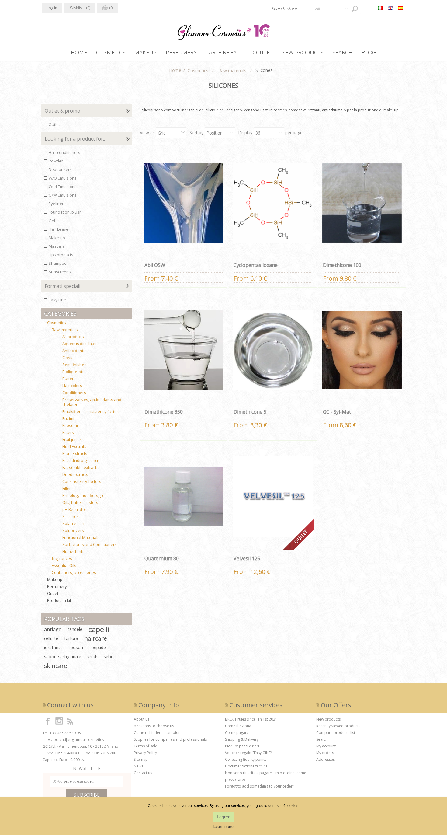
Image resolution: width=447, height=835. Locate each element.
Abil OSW (154, 265)
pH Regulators (75, 509)
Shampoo (58, 263)
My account (326, 746)
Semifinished (74, 364)
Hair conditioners (64, 152)
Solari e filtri (73, 523)
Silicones (70, 516)
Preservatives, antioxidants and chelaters (91, 402)
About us (141, 719)
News (138, 766)
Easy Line (57, 299)
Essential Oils (64, 565)
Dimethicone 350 (163, 411)
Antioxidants (73, 350)
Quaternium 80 (161, 558)
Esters (68, 432)
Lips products (61, 254)
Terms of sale (145, 746)
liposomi (77, 647)
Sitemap (141, 759)
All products (73, 336)
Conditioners (74, 392)
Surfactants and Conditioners (89, 544)
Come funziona (238, 725)
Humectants (73, 551)
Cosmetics (56, 322)
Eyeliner (56, 203)
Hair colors (72, 385)
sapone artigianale (62, 656)
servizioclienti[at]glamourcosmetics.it (75, 739)
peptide (99, 647)
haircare (95, 638)
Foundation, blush (65, 212)
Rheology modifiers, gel (84, 495)
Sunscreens (60, 271)
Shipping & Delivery (241, 739)
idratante (53, 647)
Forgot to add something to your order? (259, 786)
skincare (55, 666)
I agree (223, 816)
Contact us (143, 772)
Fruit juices (72, 439)
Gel (52, 220)
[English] (390, 8)
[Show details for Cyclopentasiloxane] (273, 203)
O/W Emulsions (63, 195)
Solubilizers (73, 530)
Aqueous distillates (80, 343)
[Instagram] (59, 721)
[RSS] (70, 721)
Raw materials (65, 329)
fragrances (62, 558)
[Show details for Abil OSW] (184, 203)
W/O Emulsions (63, 178)
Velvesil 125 (247, 558)
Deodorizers (60, 169)
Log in (52, 7)
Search (322, 739)
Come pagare (237, 732)
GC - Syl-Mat (337, 411)
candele (75, 629)
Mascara (57, 246)
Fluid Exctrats (74, 446)
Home (175, 70)
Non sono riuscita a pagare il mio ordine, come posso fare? (265, 776)
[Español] (401, 8)
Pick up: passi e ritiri (242, 746)
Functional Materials (80, 537)
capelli (98, 629)
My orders (325, 752)
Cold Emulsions (63, 186)
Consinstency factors (81, 481)
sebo (109, 656)
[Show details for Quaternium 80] (184, 497)
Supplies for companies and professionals (170, 739)
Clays (67, 357)
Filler (66, 488)
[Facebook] (48, 721)
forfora (71, 638)
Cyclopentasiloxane (256, 265)
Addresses (325, 759)
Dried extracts (75, 474)
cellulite (51, 638)
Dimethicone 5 (250, 411)
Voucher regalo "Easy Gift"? (248, 752)
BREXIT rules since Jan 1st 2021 (251, 719)
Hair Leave (58, 229)
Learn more (223, 827)
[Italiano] (380, 8)
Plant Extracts (74, 453)
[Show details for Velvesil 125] (273, 497)
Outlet (54, 124)
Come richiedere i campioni (158, 732)
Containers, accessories (74, 572)
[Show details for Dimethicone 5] (273, 350)
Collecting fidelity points (245, 759)
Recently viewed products (338, 725)
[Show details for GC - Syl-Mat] (362, 350)
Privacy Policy (145, 752)
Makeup (54, 579)
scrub (92, 656)
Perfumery (57, 586)
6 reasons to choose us (154, 725)
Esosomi (70, 425)
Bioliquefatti (73, 371)
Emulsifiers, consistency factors (91, 411)
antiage (52, 629)
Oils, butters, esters (80, 502)
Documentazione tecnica (246, 766)
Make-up (57, 237)
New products (328, 719)
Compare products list (335, 732)
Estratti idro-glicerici (80, 460)
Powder (56, 161)
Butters (69, 378)
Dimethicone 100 (342, 265)
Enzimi (68, 418)
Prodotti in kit (59, 600)
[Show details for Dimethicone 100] (362, 203)
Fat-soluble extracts (80, 467)
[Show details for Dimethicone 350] (184, 350)
